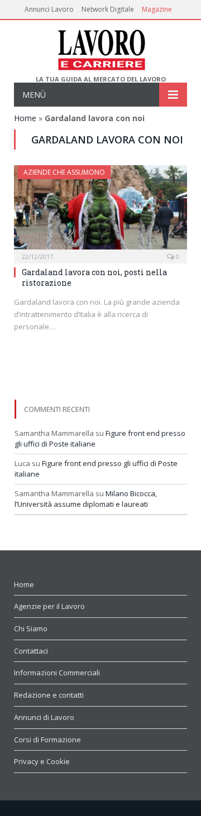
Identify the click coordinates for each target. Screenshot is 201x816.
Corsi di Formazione (47, 740)
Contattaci (31, 651)
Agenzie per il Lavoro (49, 606)
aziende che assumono (64, 172)
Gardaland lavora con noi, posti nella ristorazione (94, 277)
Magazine (157, 9)
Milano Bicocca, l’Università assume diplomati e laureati (86, 499)
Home (25, 118)
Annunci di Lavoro (44, 717)
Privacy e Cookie (42, 761)
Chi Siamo (30, 628)
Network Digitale (108, 9)
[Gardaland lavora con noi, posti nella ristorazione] (100, 210)
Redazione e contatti (49, 695)
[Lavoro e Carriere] (100, 48)
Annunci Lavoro (49, 9)
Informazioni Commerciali (57, 673)
